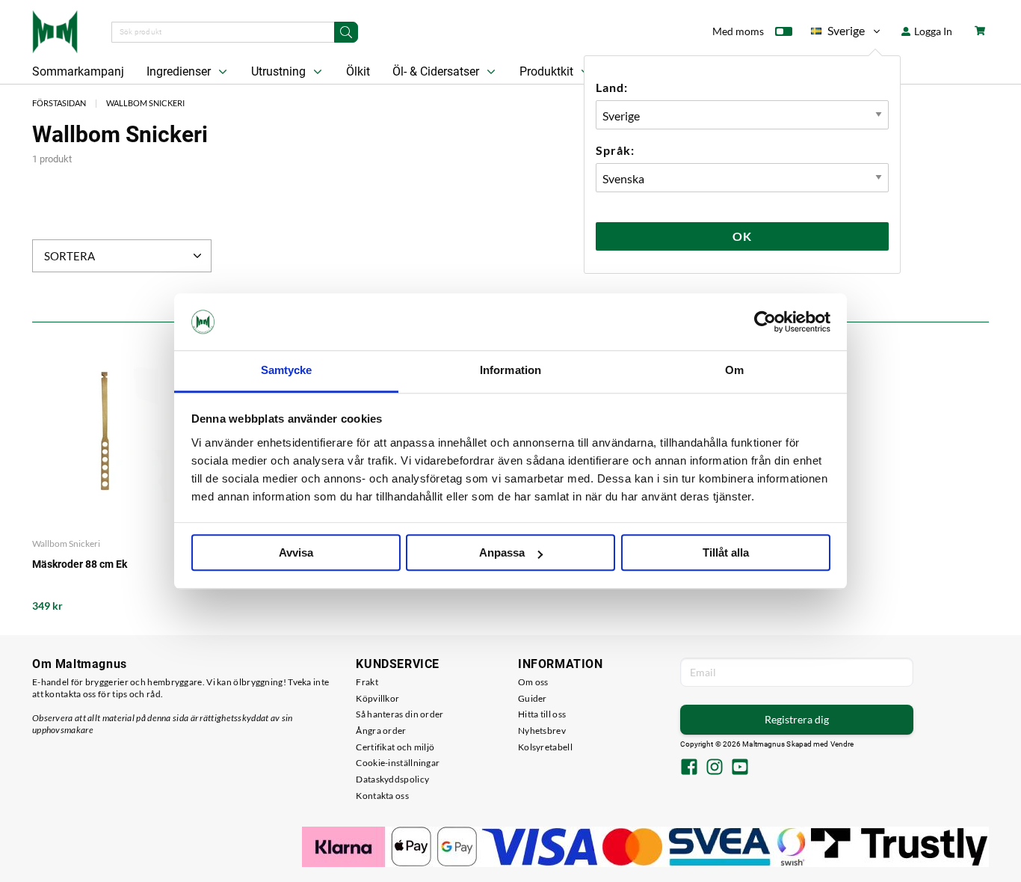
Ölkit (358, 71)
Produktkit (547, 71)
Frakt (367, 681)
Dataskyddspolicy (392, 779)
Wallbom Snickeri (145, 103)
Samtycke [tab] (286, 370)
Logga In (932, 31)
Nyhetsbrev (542, 730)
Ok (742, 236)
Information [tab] (510, 370)
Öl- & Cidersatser (437, 71)
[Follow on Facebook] (689, 768)
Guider (532, 698)
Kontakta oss (382, 795)
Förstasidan (59, 103)
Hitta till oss (542, 714)
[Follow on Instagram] (714, 768)
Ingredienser (180, 71)
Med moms (738, 31)
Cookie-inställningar (397, 762)
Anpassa (502, 553)
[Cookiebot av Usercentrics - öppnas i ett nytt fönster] (765, 321)
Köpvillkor (377, 698)
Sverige (838, 33)
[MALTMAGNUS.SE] (55, 30)
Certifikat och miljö (395, 747)
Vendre (842, 744)
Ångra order (381, 730)
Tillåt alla (726, 553)
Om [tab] (734, 370)
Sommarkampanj (78, 71)
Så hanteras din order (399, 714)
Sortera (69, 256)
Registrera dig (797, 719)
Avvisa (296, 553)
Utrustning (280, 71)
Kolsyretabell (545, 747)
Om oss (533, 681)
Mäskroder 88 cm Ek (79, 564)
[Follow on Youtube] (740, 768)
